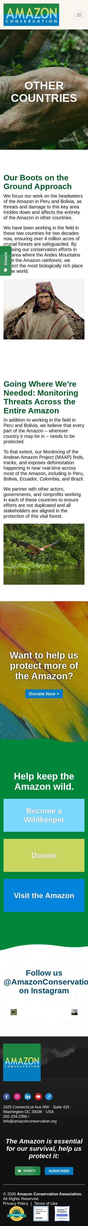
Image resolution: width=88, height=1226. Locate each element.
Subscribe (59, 1171)
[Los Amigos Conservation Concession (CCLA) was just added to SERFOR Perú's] (74, 1012)
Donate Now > (44, 693)
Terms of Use (45, 1203)
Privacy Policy (15, 1203)
